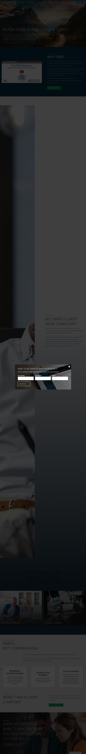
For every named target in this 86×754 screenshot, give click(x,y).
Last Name (38, 375)
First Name (21, 375)
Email (54, 375)
